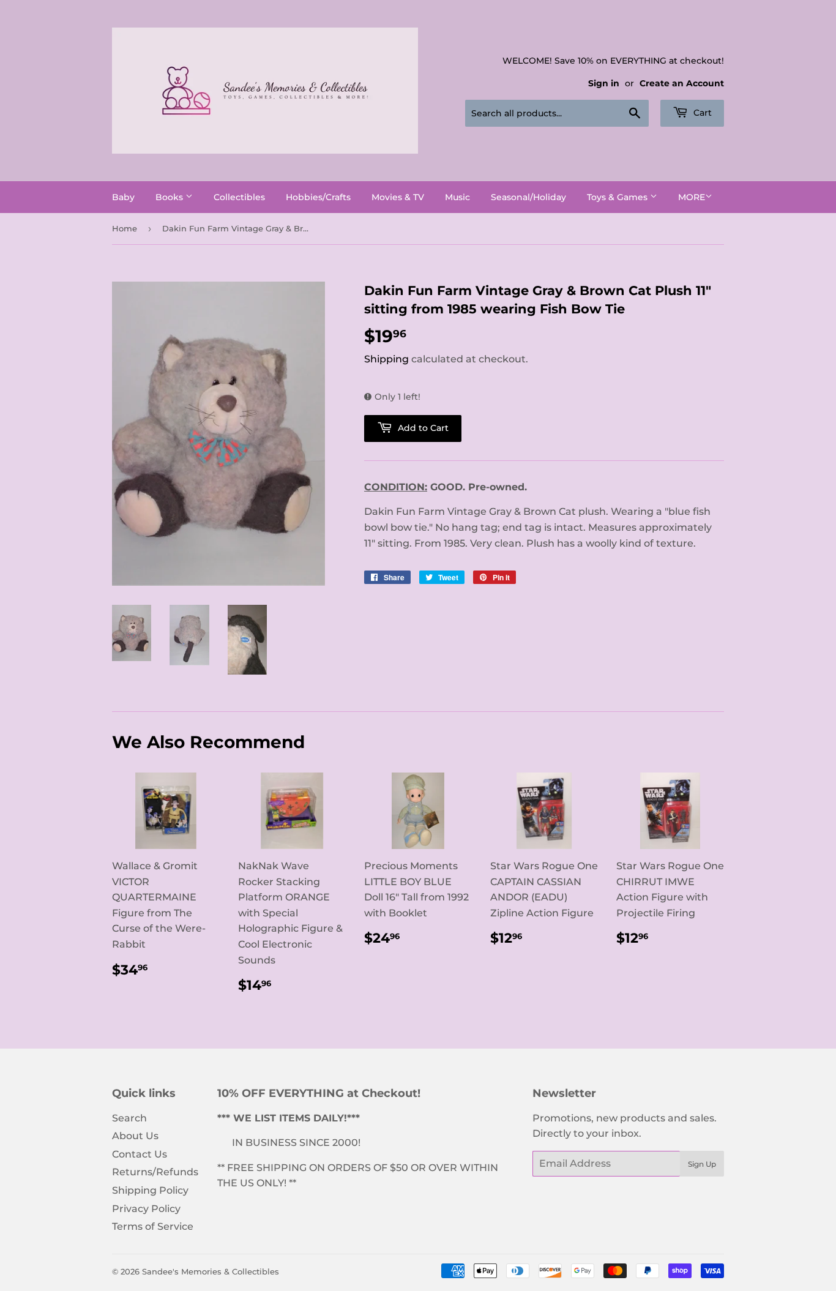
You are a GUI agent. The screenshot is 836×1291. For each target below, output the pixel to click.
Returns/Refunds (155, 1172)
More (691, 197)
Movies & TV (397, 197)
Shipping (386, 359)
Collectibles (239, 197)
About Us (135, 1136)
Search (129, 1118)
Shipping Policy (150, 1190)
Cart (701, 112)
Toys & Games (618, 197)
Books (170, 197)
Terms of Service (152, 1226)
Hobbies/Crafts (318, 197)
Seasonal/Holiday (528, 197)
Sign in (603, 83)
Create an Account (682, 83)
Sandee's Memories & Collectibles (210, 1271)
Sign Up (702, 1164)
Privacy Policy (146, 1208)
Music (457, 197)
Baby (123, 197)
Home (124, 228)
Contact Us (139, 1154)
